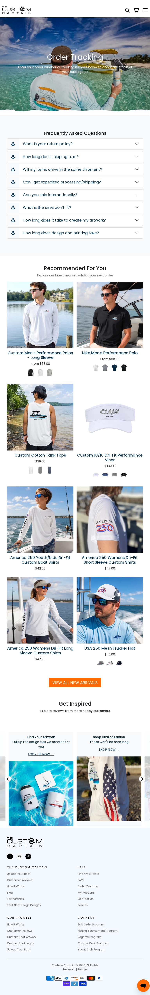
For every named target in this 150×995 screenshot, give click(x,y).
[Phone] (10, 856)
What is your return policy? (48, 144)
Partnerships (15, 899)
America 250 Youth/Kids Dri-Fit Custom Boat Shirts (40, 560)
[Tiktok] (28, 856)
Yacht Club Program (91, 949)
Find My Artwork (88, 874)
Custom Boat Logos (20, 943)
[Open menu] (144, 10)
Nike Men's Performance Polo (110, 352)
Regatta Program (89, 937)
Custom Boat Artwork (21, 937)
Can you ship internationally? (50, 195)
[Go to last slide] (8, 779)
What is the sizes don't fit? (47, 207)
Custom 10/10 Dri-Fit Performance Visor (110, 457)
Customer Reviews (19, 880)
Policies (83, 905)
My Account (86, 893)
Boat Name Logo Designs (24, 905)
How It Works (15, 886)
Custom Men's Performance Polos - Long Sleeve (40, 355)
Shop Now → (109, 749)
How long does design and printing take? (61, 233)
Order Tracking (88, 886)
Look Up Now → (41, 754)
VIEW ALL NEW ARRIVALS (75, 682)
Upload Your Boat (18, 874)
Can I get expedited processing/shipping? (62, 182)
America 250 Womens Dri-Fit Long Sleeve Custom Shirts (40, 650)
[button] (127, 10)
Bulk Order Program (91, 924)
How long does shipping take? (51, 156)
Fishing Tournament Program (98, 931)
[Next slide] (142, 779)
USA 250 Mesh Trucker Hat (109, 648)
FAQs (81, 880)
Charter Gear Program (93, 943)
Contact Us (85, 899)
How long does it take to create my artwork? (64, 220)
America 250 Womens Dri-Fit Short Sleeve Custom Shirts (110, 560)
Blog (10, 893)
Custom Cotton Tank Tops (40, 455)
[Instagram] (19, 856)
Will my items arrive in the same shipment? (62, 169)
